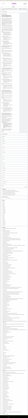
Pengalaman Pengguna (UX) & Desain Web (6, 327)
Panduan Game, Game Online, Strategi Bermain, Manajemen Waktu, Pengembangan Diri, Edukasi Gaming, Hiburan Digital (13, 314)
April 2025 (3, 218)
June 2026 (3, 202)
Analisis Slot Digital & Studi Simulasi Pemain (7, 237)
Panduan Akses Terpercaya (5, 307)
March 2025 (4, 219)
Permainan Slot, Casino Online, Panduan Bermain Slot (7, 337)
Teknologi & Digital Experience (5, 382)
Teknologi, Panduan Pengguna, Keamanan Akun (7, 408)
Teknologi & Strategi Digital (5, 391)
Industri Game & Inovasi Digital (5, 262)
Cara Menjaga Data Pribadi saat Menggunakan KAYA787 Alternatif (9, 192)
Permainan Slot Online (5, 335)
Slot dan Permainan (4, 352)
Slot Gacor (3, 147)
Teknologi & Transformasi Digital (6, 392)
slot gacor (3, 163)
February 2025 (4, 220)
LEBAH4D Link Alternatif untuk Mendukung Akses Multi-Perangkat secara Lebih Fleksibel (11, 191)
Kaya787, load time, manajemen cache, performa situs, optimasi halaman (9, 273)
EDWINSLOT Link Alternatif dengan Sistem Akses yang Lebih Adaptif (9, 190)
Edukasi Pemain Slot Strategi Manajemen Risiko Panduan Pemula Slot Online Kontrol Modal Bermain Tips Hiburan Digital (14, 245)
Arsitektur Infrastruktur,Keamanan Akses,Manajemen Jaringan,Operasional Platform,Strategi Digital (12, 239)
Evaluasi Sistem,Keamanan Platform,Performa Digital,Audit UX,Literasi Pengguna (10, 247)
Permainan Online (4, 334)
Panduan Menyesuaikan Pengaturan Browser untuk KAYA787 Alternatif (17, 0)
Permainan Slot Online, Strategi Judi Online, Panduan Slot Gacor (8, 336)
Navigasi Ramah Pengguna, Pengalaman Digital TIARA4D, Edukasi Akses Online (10, 299)
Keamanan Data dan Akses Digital (6, 281)
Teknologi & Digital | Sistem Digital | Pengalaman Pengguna (8, 381)
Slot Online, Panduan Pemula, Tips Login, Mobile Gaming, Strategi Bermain (9, 362)
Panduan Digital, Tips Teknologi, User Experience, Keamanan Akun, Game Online (10, 313)
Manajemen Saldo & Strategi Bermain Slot (6, 297)
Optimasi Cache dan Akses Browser (6, 304)
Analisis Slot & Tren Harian (5, 236)
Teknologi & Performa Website (5, 389)
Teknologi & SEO (4, 390)
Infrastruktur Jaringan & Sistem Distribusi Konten (7, 264)
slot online (3, 172)
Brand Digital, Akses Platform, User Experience (7, 244)
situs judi (3, 345)
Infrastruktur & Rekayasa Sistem (5, 263)
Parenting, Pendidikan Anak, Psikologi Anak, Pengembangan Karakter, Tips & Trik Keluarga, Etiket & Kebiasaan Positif (13, 326)
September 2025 (4, 212)
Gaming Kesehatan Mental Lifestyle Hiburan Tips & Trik (8, 253)
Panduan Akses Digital (5, 306)
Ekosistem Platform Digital (5, 246)
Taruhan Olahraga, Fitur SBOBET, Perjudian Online (7, 375)
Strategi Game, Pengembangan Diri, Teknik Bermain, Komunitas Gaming (9, 372)
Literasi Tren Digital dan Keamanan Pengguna (7, 296)
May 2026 (3, 203)
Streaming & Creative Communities (6, 374)
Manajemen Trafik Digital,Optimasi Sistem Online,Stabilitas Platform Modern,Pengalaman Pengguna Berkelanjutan (13, 298)
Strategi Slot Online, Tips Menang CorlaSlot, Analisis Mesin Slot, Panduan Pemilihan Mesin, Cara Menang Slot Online (13, 373)
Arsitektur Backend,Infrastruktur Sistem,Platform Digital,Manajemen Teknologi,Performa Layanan (11, 238)
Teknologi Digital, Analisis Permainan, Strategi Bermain (8, 400)
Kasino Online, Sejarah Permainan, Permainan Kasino (7, 271)
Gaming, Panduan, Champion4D (5, 256)
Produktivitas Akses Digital (5, 342)
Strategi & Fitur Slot (4, 369)
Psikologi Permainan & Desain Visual (6, 343)
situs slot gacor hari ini (5, 181)
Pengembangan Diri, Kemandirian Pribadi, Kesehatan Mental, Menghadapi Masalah (10, 328)
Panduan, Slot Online (4, 325)
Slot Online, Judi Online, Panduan (6, 360)
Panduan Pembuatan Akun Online (6, 315)
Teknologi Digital (4, 398)
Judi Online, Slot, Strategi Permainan (6, 270)
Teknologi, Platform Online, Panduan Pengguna (7, 409)
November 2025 (4, 210)
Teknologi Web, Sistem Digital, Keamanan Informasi (7, 406)
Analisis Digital (4, 229)
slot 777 (3, 156)
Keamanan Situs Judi (4, 289)
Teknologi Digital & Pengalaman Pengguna (6, 399)
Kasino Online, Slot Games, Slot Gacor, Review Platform (8, 272)
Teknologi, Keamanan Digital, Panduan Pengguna (7, 407)
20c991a (3, 17)
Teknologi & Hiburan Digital (5, 383)
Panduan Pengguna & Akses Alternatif (6, 316)
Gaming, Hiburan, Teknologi (5, 254)
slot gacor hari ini (9, 129)
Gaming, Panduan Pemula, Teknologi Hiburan (7, 255)
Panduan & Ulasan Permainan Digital (6, 305)
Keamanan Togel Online (5, 290)
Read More (3, 131)
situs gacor (4, 344)
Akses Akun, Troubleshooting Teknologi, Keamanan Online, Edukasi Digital (9, 228)
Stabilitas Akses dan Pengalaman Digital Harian (7, 368)
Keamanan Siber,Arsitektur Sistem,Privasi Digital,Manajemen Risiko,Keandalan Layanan (10, 288)
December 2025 (4, 209)
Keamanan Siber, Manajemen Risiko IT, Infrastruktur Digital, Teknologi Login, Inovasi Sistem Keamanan (12, 287)
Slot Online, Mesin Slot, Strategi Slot (6, 361)
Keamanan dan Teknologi (5, 280)
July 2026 (3, 201)
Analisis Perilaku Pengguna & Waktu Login (6, 230)
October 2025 (4, 211)
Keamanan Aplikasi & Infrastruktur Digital (6, 279)
